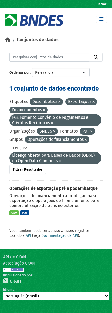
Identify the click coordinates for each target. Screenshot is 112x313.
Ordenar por (19, 72)
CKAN (12, 280)
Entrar (101, 4)
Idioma (9, 290)
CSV (14, 213)
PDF (24, 213)
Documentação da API (59, 235)
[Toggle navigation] (101, 19)
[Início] (7, 40)
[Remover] (59, 102)
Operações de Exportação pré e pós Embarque (53, 188)
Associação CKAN (19, 263)
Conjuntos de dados (37, 40)
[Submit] (96, 57)
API (28, 235)
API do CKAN (14, 256)
